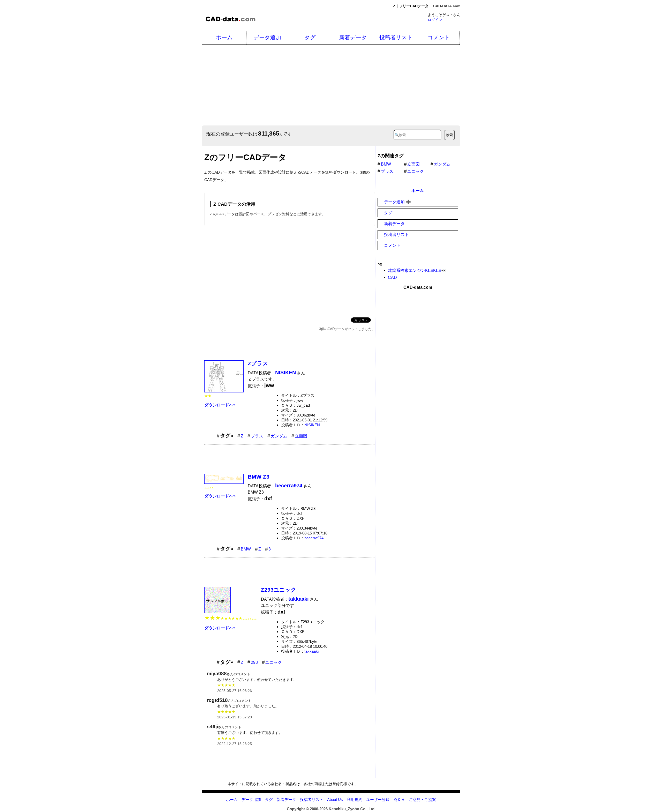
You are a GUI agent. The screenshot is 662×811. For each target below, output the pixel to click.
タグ (310, 37)
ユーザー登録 (377, 799)
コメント (438, 37)
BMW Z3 (258, 477)
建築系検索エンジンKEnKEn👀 (417, 270)
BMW (246, 549)
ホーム (224, 37)
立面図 (301, 436)
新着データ (353, 37)
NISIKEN (312, 425)
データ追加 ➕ (397, 202)
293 (254, 662)
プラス (257, 436)
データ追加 (267, 37)
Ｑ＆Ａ (399, 799)
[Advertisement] (357, 85)
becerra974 (314, 538)
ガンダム (279, 436)
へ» (220, 405)
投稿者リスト (396, 37)
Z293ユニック (278, 590)
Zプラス (258, 363)
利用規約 (354, 799)
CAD (392, 277)
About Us (335, 799)
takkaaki (311, 651)
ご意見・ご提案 (422, 799)
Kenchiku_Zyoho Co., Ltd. (352, 809)
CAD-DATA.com (446, 6)
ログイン (435, 20)
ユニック (273, 662)
